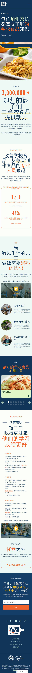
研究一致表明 (9, 491)
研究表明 (7, 512)
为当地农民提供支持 (15, 565)
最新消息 (16, 647)
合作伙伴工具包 (16, 644)
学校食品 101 (16, 641)
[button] (2, 402)
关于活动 (16, 639)
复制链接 (4, 35)
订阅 (15, 607)
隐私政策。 (16, 670)
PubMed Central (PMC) (16, 223)
